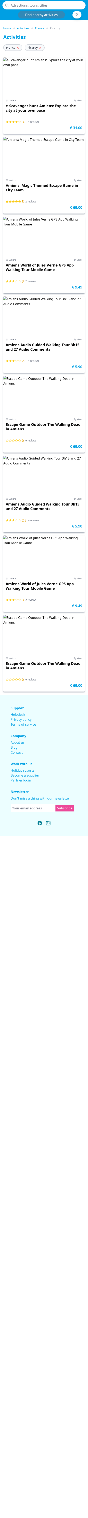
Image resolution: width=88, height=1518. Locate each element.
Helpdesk (18, 714)
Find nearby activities (41, 15)
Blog (14, 747)
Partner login (21, 780)
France (40, 28)
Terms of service (23, 724)
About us (18, 742)
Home (7, 28)
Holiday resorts (22, 770)
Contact (17, 752)
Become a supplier (25, 775)
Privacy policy (21, 719)
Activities (23, 28)
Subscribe (64, 808)
